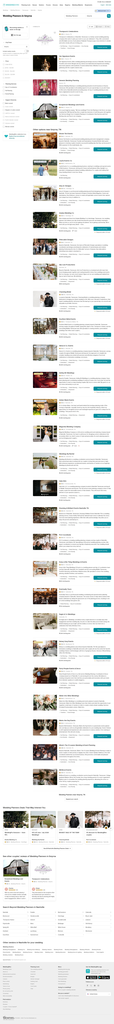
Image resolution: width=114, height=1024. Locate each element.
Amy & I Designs (65, 186)
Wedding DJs (21, 949)
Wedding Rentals (96, 949)
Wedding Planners (15, 10)
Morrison (60, 931)
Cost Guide (34, 986)
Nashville (33, 10)
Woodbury (88, 927)
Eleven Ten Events (66, 134)
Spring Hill (6, 927)
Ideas (61, 5)
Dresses (55, 5)
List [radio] (92, 26)
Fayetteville (6, 923)
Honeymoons (61, 984)
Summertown (34, 935)
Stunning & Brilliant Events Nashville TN (74, 508)
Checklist (33, 971)
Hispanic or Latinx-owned (12, 110)
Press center (6, 981)
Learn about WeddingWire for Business (68, 996)
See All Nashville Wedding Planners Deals (56, 848)
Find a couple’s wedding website (67, 990)
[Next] (111, 828)
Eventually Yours (65, 589)
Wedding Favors (19, 955)
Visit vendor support (63, 998)
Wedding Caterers (47, 949)
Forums (48, 5)
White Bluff (33, 927)
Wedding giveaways (63, 974)
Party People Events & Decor (70, 669)
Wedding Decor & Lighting (75, 952)
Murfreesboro (62, 912)
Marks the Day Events (67, 720)
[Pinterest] (94, 985)
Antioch (32, 920)
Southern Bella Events (67, 319)
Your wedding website (36, 969)
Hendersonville (34, 916)
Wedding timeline (62, 976)
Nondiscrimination (7, 976)
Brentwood (6, 916)
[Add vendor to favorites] (54, 32)
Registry (67, 5)
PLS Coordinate (65, 535)
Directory (5, 1002)
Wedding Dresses (27, 952)
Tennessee (25, 10)
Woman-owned (9, 126)
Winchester (89, 931)
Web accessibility (7, 996)
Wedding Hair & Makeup (33, 949)
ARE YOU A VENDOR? (105, 2)
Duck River (6, 935)
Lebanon (88, 920)
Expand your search (72, 799)
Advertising (6, 984)
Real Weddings (62, 981)
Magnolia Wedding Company (70, 427)
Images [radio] (100, 26)
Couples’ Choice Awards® (10, 1006)
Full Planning (8, 90)
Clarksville (88, 912)
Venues (34, 5)
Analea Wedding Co (66, 213)
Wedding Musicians (60, 952)
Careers (5, 979)
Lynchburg (33, 931)
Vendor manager (35, 979)
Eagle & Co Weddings (67, 614)
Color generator (62, 979)
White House (61, 927)
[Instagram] (98, 985)
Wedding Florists (58, 949)
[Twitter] (91, 985)
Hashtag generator (63, 971)
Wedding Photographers (9, 949)
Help (32, 988)
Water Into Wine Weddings (69, 696)
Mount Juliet (89, 916)
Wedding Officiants (85, 949)
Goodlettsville (62, 920)
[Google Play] (104, 979)
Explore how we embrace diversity (16, 137)
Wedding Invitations (89, 952)
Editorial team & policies (9, 974)
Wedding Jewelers (8, 955)
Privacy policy (6, 988)
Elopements (88, 5)
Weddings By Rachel (66, 454)
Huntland (5, 931)
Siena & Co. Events (66, 346)
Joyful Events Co (65, 161)
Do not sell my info (8, 991)
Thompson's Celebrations (68, 31)
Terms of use (6, 986)
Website (77, 5)
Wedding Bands (17, 952)
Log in (102, 5)
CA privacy (6, 993)
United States (93, 994)
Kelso (32, 923)
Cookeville (61, 935)
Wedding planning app (64, 969)
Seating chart (34, 981)
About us (5, 971)
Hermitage (61, 916)
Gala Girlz (62, 481)
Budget (32, 976)
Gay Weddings (7, 1009)
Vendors (41, 5)
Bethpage (61, 923)
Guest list (33, 974)
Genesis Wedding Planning (69, 80)
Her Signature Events (67, 56)
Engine (32, 984)
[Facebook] (87, 985)
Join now (108, 5)
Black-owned (9, 103)
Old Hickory (89, 923)
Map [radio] (108, 26)
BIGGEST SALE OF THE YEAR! (69, 832)
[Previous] (3, 828)
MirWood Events (65, 770)
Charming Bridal (65, 292)
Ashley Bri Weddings (66, 373)
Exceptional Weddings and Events (71, 105)
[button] (27, 47)
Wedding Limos (49, 952)
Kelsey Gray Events (66, 641)
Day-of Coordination (11, 87)
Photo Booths (6, 952)
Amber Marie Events (66, 400)
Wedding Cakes (39, 952)
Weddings (5, 10)
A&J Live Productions (67, 265)
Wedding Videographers (71, 949)
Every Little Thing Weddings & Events (73, 562)
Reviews (5, 1004)
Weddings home (7, 969)
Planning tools (25, 5)
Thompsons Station (8, 920)
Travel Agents (100, 952)
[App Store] (92, 979)
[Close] (27, 27)
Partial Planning (9, 94)
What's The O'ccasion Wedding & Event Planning (77, 745)
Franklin (32, 912)
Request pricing (102, 47)
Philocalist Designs (66, 240)
